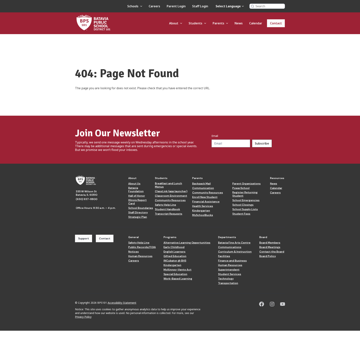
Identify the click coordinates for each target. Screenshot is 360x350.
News (273, 183)
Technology (226, 278)
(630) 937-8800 (86, 199)
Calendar (276, 188)
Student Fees (241, 213)
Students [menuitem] (195, 23)
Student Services (229, 274)
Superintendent (228, 269)
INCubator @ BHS (175, 260)
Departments (227, 237)
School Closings (243, 204)
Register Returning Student (245, 194)
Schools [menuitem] (132, 6)
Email (215, 136)
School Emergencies (246, 200)
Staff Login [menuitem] (200, 6)
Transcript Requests (168, 213)
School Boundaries (140, 208)
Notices (133, 251)
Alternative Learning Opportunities (187, 242)
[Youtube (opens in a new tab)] (282, 304)
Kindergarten (201, 210)
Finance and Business (232, 260)
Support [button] (83, 238)
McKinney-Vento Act (177, 269)
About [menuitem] (173, 23)
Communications (229, 247)
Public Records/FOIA (142, 247)
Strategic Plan (137, 217)
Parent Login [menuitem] (176, 6)
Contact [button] (104, 238)
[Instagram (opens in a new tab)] (272, 304)
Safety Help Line (165, 204)
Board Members (269, 242)
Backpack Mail (201, 183)
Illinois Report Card (137, 201)
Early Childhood (174, 247)
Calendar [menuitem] (255, 23)
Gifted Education (175, 256)
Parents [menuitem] (218, 23)
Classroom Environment (171, 195)
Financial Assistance (206, 201)
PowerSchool (241, 188)
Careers (275, 192)
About (132, 178)
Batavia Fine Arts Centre (234, 242)
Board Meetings (269, 247)
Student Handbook (167, 209)
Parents (197, 178)
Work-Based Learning (178, 278)
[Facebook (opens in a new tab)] (261, 304)
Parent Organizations (246, 183)
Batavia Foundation (136, 189)
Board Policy (267, 256)
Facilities (224, 256)
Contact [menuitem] (276, 23)
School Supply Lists (245, 209)
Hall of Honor (136, 195)
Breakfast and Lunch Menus (168, 185)
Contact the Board (271, 251)
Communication (203, 188)
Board (263, 237)
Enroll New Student (205, 197)
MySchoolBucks (202, 215)
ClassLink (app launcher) (171, 191)
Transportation (228, 283)
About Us (134, 183)
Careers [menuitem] (154, 6)
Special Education (175, 274)
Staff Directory (138, 212)
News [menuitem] (239, 23)
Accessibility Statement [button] (122, 302)
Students (161, 178)
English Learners (174, 251)
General (133, 237)
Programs (170, 237)
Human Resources (140, 256)
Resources (277, 178)
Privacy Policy (83, 317)
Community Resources (170, 200)
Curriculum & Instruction (235, 251)
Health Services (202, 206)
